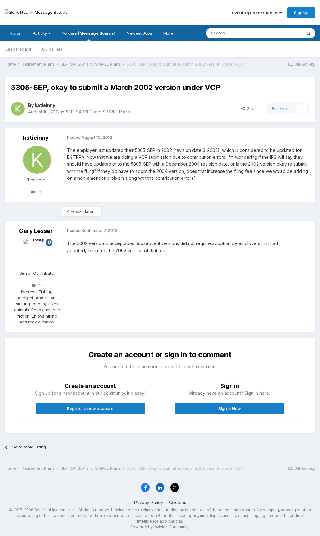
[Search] (308, 33)
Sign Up (301, 12)
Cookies (177, 502)
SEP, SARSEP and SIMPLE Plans (98, 111)
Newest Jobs (139, 33)
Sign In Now (229, 408)
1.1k (39, 285)
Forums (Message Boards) (89, 33)
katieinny (45, 105)
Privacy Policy (148, 502)
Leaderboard (18, 49)
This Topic (283, 33)
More (168, 33)
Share (252, 108)
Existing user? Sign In (255, 12)
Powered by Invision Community (160, 526)
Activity (40, 33)
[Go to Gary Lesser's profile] (37, 253)
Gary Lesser (36, 231)
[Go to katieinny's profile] (18, 109)
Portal (16, 33)
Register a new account (90, 408)
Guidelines (52, 49)
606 (39, 191)
